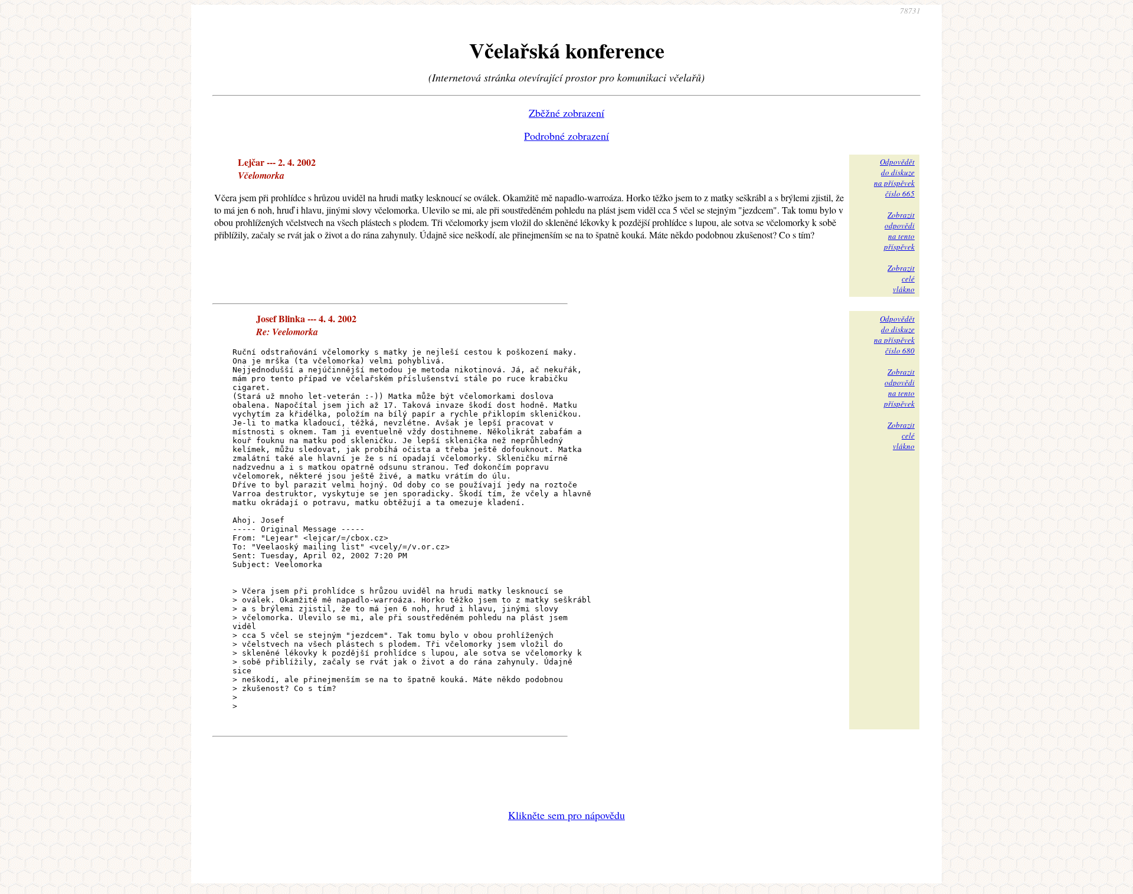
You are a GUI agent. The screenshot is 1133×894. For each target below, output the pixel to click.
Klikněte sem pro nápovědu (566, 815)
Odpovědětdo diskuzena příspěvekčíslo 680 (894, 334)
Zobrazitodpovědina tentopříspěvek (899, 230)
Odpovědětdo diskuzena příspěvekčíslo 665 (894, 177)
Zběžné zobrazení (566, 113)
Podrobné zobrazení (566, 136)
